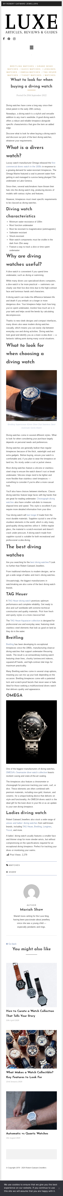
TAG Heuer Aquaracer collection (25, 620)
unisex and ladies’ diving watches (21, 823)
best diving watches (39, 562)
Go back (12, 944)
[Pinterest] (9, 38)
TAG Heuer (28, 826)
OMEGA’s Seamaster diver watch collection (26, 772)
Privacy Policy (11, 9)
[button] (31, 47)
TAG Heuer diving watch (19, 601)
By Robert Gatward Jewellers (20, 4)
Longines (47, 826)
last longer (32, 515)
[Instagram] (14, 38)
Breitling (10, 644)
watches (14, 865)
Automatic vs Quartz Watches (27, 1133)
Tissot (9, 830)
